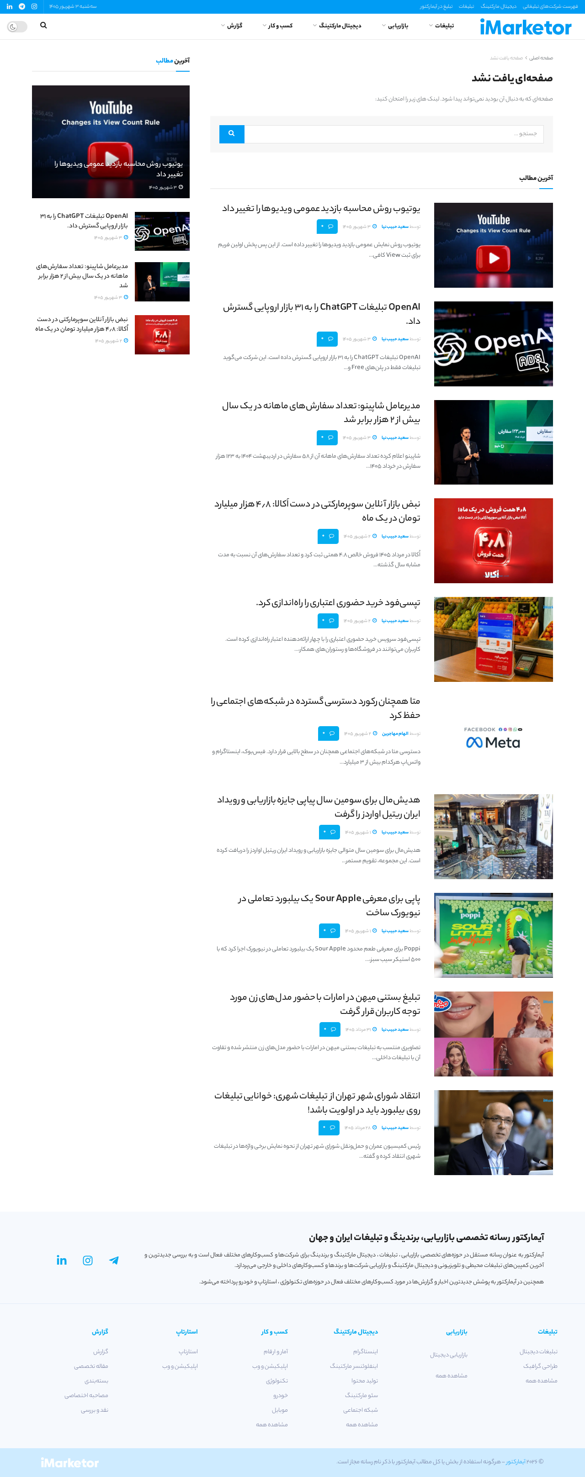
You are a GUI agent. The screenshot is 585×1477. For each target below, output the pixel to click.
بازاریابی (398, 26)
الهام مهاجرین (395, 734)
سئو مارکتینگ (361, 1396)
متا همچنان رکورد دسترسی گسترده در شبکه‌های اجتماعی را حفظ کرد (315, 709)
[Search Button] (232, 134)
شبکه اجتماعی (360, 1410)
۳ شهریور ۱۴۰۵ (357, 227)
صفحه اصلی (541, 58)
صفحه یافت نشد (506, 58)
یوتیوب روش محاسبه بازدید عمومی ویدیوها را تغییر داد (321, 209)
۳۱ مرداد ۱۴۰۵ (359, 1030)
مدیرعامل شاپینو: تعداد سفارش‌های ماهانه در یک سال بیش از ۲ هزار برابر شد (321, 413)
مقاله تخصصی (91, 1367)
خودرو (280, 1396)
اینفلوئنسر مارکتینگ (354, 1367)
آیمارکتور (516, 1462)
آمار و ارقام (276, 1352)
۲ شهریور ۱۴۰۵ (358, 537)
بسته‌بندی (96, 1381)
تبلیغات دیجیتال (539, 1352)
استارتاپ (188, 1352)
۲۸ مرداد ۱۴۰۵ (358, 1128)
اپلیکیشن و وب (270, 1367)
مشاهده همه (542, 1381)
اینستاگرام (365, 1352)
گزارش (234, 26)
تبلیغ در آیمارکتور (436, 7)
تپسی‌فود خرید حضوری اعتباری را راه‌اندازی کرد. (338, 603)
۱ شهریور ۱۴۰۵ (358, 833)
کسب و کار (280, 26)
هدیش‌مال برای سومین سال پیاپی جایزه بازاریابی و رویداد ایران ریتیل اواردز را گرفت (318, 808)
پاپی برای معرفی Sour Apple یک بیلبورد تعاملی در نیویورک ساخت (329, 906)
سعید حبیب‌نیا (395, 227)
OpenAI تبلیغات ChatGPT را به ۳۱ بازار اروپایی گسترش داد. (321, 315)
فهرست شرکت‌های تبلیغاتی (550, 7)
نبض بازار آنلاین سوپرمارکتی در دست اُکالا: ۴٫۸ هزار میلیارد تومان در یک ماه (317, 512)
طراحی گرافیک (540, 1367)
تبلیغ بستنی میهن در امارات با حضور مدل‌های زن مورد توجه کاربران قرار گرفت (325, 1005)
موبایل (280, 1410)
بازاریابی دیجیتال (449, 1355)
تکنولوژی (277, 1381)
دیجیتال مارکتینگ (498, 7)
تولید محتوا (364, 1381)
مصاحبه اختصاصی (86, 1396)
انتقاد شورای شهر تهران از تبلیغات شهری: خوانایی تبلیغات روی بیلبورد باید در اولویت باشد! (317, 1103)
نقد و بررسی (94, 1410)
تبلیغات (466, 7)
